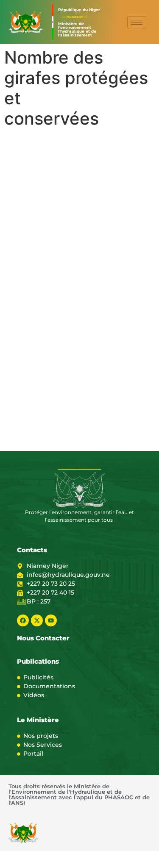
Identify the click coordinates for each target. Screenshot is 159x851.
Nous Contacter (43, 638)
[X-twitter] (37, 620)
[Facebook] (23, 620)
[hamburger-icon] (136, 22)
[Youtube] (51, 620)
